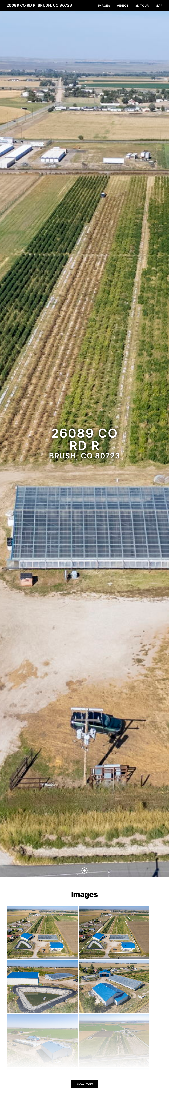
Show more (84, 1084)
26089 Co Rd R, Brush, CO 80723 (39, 5)
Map (158, 5)
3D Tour (142, 5)
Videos (123, 5)
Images (104, 5)
